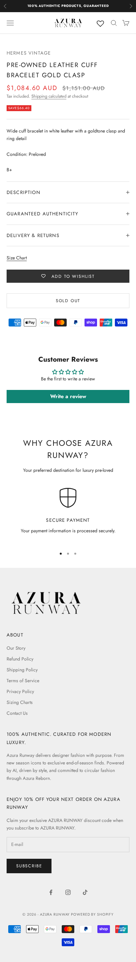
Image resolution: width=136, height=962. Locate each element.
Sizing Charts (20, 702)
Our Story (16, 648)
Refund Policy (20, 659)
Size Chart (17, 257)
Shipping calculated (48, 96)
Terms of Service (23, 680)
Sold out (68, 301)
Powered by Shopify (92, 914)
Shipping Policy (22, 669)
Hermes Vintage (29, 53)
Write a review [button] (68, 396)
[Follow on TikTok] (85, 892)
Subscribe (29, 866)
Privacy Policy (20, 691)
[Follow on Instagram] (68, 892)
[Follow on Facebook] (51, 892)
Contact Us (17, 713)
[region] (68, 514)
